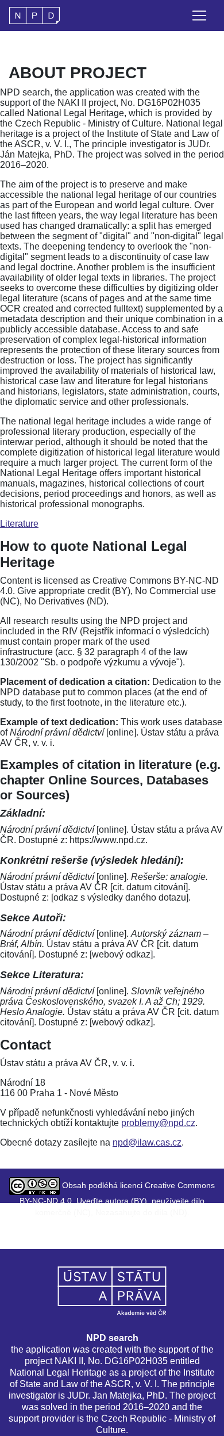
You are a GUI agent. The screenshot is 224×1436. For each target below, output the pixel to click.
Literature (19, 524)
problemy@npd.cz (158, 1123)
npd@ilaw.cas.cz (147, 1142)
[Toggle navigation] (199, 15)
